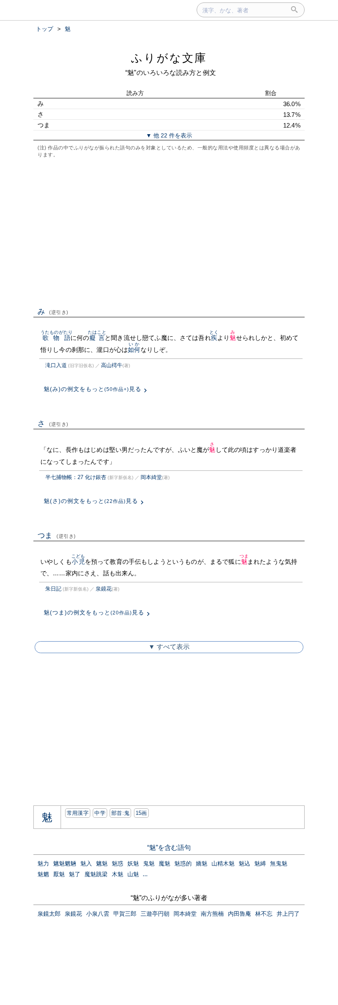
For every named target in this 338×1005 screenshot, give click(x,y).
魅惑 (117, 863)
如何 (134, 349)
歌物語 (56, 337)
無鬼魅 (278, 863)
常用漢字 (78, 813)
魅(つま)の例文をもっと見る (94, 612)
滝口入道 (56, 365)
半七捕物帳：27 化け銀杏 (75, 477)
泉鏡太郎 (49, 913)
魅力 (43, 863)
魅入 (86, 863)
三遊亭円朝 (155, 913)
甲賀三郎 (124, 913)
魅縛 (260, 863)
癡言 (97, 337)
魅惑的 (183, 863)
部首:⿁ (120, 813)
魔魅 (164, 863)
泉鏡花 (104, 589)
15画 (141, 813)
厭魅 (59, 874)
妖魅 (133, 863)
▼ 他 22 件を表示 (169, 135)
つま (57, 535)
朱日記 (53, 589)
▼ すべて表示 (169, 646)
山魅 (133, 874)
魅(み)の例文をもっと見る (92, 389)
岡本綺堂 (151, 477)
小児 (78, 561)
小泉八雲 (97, 913)
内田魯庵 (239, 913)
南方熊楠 (212, 913)
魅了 (74, 874)
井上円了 (288, 913)
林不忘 (263, 913)
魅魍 (43, 874)
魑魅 (102, 863)
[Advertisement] (169, 231)
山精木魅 (223, 863)
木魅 (117, 874)
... (145, 873)
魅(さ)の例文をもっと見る (91, 501)
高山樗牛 (111, 365)
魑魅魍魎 (64, 863)
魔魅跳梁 (96, 874)
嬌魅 (201, 863)
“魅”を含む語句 (169, 847)
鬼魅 (149, 863)
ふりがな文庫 (169, 57)
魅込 (244, 863)
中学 (100, 813)
